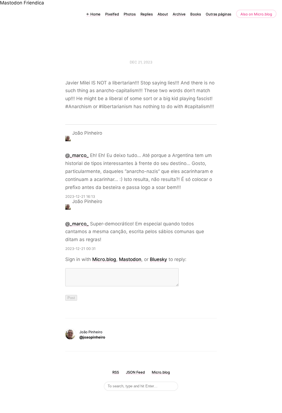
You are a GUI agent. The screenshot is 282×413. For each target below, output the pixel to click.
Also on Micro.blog (256, 14)
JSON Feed (135, 372)
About (163, 14)
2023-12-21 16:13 (80, 196)
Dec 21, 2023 (141, 62)
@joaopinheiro (92, 337)
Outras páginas (218, 14)
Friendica (34, 3)
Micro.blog (104, 259)
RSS (115, 372)
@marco (77, 155)
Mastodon (11, 3)
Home (93, 14)
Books (195, 14)
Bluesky (158, 259)
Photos (130, 14)
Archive (179, 14)
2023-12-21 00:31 (80, 248)
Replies (146, 14)
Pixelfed (112, 14)
